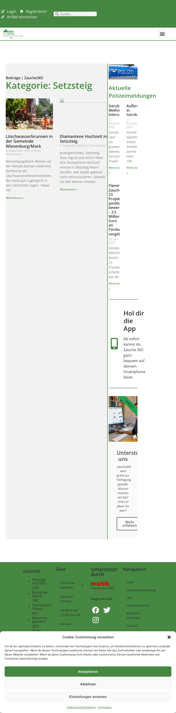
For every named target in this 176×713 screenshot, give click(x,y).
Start (130, 582)
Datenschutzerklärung (81, 707)
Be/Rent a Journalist (133, 615)
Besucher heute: (40, 594)
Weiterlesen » (15, 198)
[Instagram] (96, 620)
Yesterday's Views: (42, 606)
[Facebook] (96, 610)
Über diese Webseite (67, 585)
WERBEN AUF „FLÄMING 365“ (70, 612)
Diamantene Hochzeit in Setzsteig (83, 139)
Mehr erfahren (130, 524)
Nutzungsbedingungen (141, 590)
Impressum (105, 707)
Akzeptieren (88, 671)
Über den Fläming (66, 599)
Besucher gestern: (40, 619)
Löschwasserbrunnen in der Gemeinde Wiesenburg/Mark (29, 141)
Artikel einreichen (138, 605)
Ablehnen (88, 684)
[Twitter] (107, 610)
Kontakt (65, 624)
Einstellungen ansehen (88, 697)
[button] (169, 637)
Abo (129, 598)
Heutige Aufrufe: (39, 581)
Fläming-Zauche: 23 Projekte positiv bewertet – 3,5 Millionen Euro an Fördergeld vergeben (118, 209)
